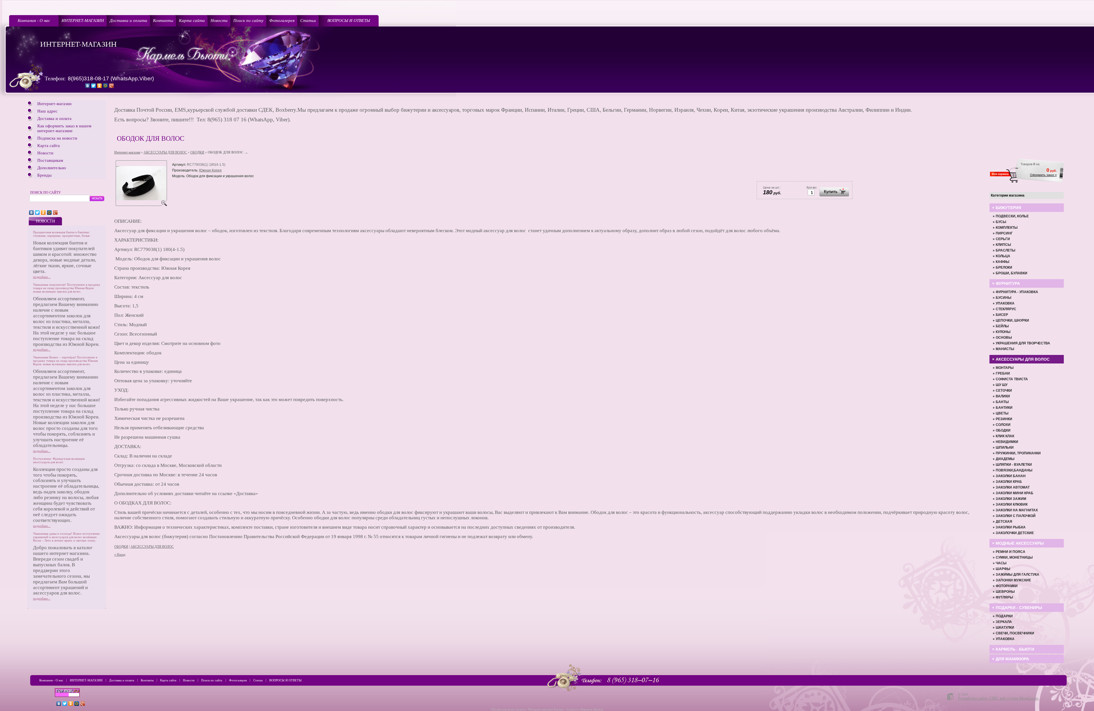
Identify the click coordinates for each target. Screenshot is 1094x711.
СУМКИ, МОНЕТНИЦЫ (1014, 557)
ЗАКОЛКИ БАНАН (1011, 476)
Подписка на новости (57, 138)
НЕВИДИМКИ (1007, 442)
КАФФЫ (1002, 262)
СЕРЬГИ (1003, 239)
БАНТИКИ (1004, 408)
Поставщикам (50, 160)
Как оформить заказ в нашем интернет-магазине (64, 128)
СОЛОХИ (1003, 425)
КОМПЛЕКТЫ (1007, 228)
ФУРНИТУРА (1008, 283)
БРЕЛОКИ (1004, 267)
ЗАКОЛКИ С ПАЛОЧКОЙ (1016, 516)
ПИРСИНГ (1004, 233)
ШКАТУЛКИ (1005, 628)
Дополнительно (51, 168)
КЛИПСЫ (1003, 245)
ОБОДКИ (197, 152)
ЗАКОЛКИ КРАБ (1009, 482)
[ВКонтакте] (88, 85)
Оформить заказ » (1043, 175)
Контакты (163, 20)
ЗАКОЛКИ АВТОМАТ (1013, 487)
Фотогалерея (282, 20)
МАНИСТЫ (1005, 349)
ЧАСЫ (1001, 563)
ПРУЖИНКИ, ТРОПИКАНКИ (1018, 453)
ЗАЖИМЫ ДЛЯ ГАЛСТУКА (1017, 575)
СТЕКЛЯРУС (1006, 309)
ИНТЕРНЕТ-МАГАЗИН (83, 20)
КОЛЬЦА (1003, 256)
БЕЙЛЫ (1002, 326)
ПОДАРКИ (1004, 616)
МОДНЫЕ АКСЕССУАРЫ (1020, 543)
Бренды (44, 175)
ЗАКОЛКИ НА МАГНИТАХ (1017, 510)
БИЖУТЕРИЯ (1008, 207)
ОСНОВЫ (1004, 338)
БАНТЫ (1002, 402)
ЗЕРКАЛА (1004, 622)
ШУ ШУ (1001, 385)
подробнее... (41, 277)
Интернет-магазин (54, 103)
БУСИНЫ (1003, 298)
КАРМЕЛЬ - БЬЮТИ (1015, 649)
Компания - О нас (34, 20)
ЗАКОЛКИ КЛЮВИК (1012, 504)
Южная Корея (210, 170)
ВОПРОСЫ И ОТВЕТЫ (348, 20)
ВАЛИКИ (1003, 396)
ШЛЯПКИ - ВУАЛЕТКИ (1014, 465)
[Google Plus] (112, 85)
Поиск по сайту (248, 20)
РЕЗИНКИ (1004, 419)
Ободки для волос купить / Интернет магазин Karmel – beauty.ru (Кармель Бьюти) (547, 709)
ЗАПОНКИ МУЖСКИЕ (1013, 580)
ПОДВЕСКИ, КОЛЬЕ (1012, 216)
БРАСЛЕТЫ (1005, 250)
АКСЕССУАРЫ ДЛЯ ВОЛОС (165, 152)
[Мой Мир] (106, 85)
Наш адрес (47, 111)
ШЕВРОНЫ (1005, 592)
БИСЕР (1002, 315)
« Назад (119, 555)
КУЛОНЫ (1003, 332)
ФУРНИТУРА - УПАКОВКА (1017, 292)
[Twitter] (94, 85)
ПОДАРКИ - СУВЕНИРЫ (1019, 607)
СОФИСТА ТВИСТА (1012, 379)
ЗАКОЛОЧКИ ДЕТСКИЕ (1015, 533)
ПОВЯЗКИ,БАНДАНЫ (1014, 470)
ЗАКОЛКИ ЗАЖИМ (1011, 499)
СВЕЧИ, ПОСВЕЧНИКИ (1015, 633)
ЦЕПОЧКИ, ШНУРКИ (1012, 320)
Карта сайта (192, 20)
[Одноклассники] (100, 85)
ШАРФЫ (1003, 569)
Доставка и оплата (128, 20)
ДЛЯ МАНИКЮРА (1012, 659)
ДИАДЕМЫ (1005, 459)
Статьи (308, 20)
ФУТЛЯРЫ (1004, 597)
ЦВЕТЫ (1002, 413)
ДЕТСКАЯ (1004, 522)
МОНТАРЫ (1005, 368)
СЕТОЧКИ (1004, 391)
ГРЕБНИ (1003, 373)
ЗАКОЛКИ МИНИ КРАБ (1014, 493)
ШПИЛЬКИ (1005, 448)
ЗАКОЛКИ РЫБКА (1011, 527)
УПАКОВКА (1005, 303)
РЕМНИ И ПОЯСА (1010, 552)
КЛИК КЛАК (1005, 436)
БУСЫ (1001, 222)
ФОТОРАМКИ (1007, 586)
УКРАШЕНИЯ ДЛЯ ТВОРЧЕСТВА (1023, 343)
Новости (219, 20)
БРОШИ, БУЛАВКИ (1011, 273)
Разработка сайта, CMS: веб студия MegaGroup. (998, 698)
